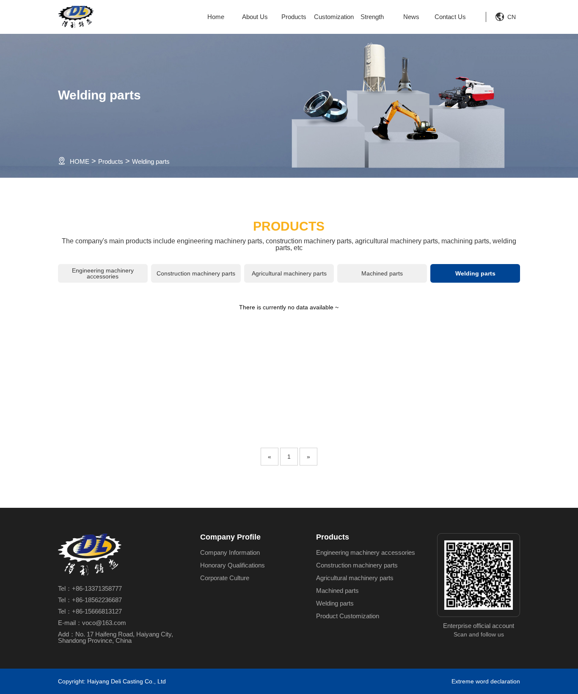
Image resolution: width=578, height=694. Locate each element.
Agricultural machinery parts (289, 273)
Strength (372, 16)
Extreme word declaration (485, 681)
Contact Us (450, 16)
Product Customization (347, 616)
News (411, 16)
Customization (333, 16)
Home (215, 16)
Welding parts (151, 161)
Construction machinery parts (196, 273)
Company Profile (230, 537)
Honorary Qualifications (232, 565)
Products (293, 16)
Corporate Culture (224, 577)
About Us (255, 16)
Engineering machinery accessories (103, 273)
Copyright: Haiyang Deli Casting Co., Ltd (112, 681)
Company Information (230, 552)
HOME (79, 161)
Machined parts (382, 273)
